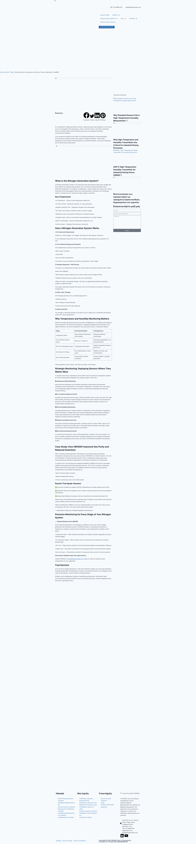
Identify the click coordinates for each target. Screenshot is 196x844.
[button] (86, 116)
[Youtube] (126, 836)
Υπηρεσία (132, 18)
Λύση (122, 18)
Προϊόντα (115, 15)
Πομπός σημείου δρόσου (108, 18)
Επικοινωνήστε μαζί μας (108, 22)
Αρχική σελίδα (104, 15)
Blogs (12, 72)
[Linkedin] (122, 836)
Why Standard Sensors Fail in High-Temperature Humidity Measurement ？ (126, 118)
